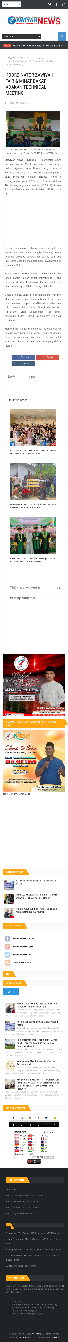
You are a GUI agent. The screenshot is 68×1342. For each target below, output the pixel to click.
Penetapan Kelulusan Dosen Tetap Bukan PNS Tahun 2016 (33, 1249)
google (63, 4)
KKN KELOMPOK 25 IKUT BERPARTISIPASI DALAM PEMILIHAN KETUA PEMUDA (36, 896)
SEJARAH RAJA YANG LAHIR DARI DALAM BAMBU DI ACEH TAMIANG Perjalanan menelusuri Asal (37, 1043)
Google (50, 357)
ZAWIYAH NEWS (33, 1333)
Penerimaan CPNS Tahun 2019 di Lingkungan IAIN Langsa (33, 1233)
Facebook (26, 357)
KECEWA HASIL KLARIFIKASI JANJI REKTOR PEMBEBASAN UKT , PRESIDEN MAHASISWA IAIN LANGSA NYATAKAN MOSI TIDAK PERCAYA (38, 1084)
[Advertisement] (33, 221)
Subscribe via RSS (7, 962)
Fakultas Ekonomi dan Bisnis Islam (22, 1201)
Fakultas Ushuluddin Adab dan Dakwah (24, 1195)
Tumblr (25, 363)
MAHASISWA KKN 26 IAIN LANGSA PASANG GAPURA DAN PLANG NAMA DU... (33, 506)
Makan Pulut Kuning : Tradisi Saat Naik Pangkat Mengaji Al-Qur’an (36, 910)
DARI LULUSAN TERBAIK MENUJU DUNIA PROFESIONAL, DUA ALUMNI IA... (33, 560)
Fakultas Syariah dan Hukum (19, 1213)
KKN (5, 45)
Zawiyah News (54, 1337)
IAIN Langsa (11, 1189)
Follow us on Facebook (7, 938)
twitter (50, 4)
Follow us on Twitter (7, 954)
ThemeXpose (24, 1337)
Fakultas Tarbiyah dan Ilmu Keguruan (23, 1207)
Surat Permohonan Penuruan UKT (21, 1266)
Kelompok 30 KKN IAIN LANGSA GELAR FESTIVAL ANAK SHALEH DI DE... (33, 452)
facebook (56, 4)
